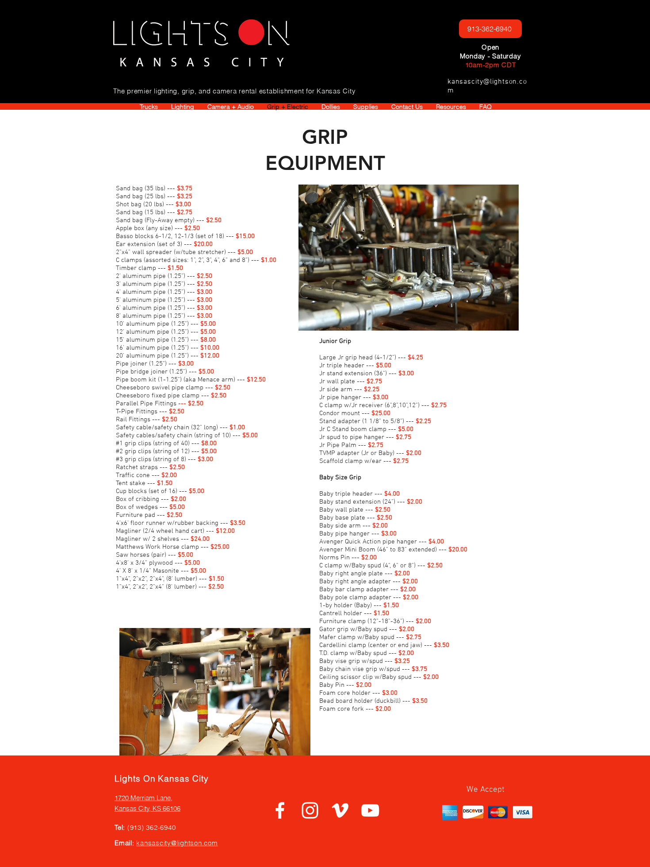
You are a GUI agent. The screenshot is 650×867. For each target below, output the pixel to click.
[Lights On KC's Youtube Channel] (370, 810)
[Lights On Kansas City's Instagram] (310, 810)
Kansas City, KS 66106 (147, 808)
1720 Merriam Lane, (143, 798)
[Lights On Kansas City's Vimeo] (340, 810)
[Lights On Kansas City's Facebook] (280, 810)
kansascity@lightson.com (177, 843)
